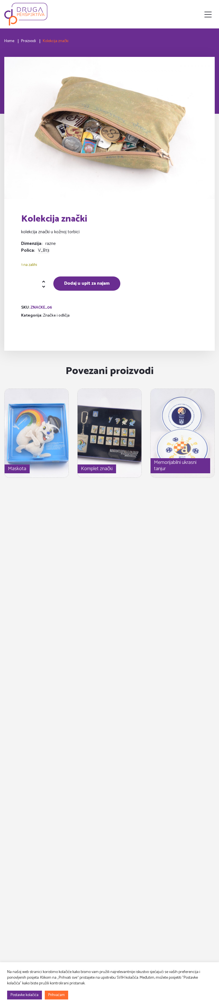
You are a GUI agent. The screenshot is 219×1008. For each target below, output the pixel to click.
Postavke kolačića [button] (24, 995)
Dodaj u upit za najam (87, 283)
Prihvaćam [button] (56, 995)
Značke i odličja (56, 315)
